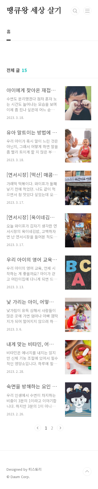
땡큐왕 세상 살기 (34, 11)
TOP (87, 471)
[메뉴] (87, 11)
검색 (75, 11)
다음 (60, 428)
